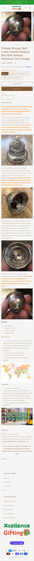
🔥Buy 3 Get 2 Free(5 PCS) (12, 77)
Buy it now (17, 89)
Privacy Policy (8, 509)
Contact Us (7, 482)
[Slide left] (13, 45)
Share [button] (5, 459)
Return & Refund (9, 505)
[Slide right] (21, 45)
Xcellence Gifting (19, 557)
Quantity (3, 94)
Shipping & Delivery (10, 501)
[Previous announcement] (3, 2)
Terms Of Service (9, 513)
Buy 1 (5, 73)
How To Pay (7, 486)
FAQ (5, 490)
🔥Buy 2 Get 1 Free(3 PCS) (20, 73)
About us (6, 478)
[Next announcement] (31, 2)
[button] (4, 8)
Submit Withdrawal (10, 517)
